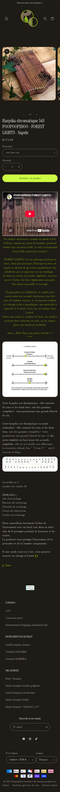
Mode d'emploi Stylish (17, 700)
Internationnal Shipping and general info (27, 625)
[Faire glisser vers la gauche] (23, 115)
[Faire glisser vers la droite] (36, 115)
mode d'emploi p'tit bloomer (20, 693)
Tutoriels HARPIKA (16, 659)
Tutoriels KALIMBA (16, 652)
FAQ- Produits (13, 679)
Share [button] (8, 565)
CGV (8, 611)
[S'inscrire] (46, 727)
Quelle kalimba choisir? (18, 645)
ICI (36, 556)
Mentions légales (49, 785)
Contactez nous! (14, 618)
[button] (6, 18)
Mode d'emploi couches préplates (23, 686)
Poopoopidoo (17, 781)
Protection (7, 146)
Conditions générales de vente (25, 785)
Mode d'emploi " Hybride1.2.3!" (22, 707)
